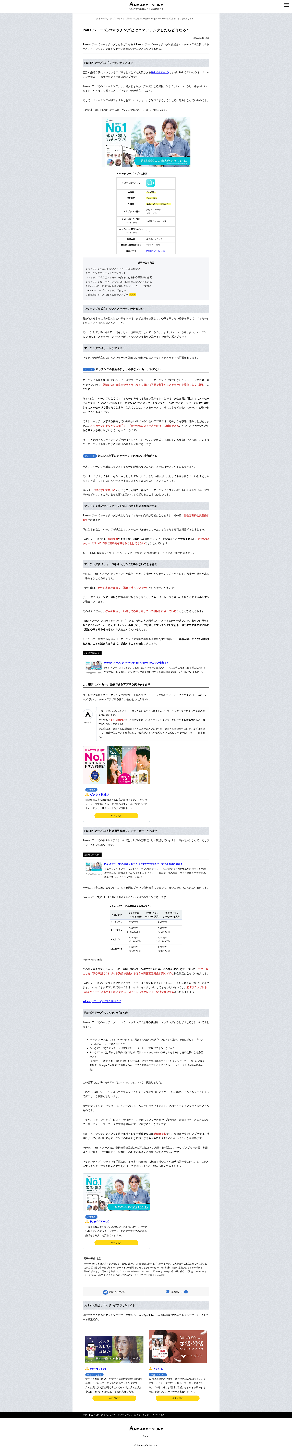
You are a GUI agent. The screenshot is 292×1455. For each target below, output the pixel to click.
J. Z (99, 1258)
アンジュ (158, 1368)
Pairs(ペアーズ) (160, 72)
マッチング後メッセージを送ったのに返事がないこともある (120, 282)
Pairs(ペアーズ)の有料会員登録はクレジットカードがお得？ (120, 286)
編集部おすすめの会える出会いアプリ (108, 294)
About (146, 1436)
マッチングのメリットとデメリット (107, 273)
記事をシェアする (117, 1292)
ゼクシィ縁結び (99, 794)
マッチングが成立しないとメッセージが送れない (114, 269)
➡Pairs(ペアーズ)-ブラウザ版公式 (102, 1001)
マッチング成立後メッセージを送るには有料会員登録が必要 (120, 277)
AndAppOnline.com (147, 1445)
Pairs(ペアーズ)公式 (155, 251)
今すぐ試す (116, 815)
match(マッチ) (98, 1368)
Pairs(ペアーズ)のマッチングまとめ (107, 290)
